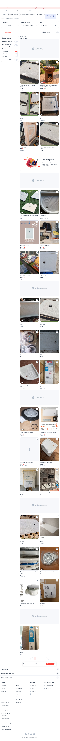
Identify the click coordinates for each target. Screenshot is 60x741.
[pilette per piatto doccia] (49, 234)
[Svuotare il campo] (18, 25)
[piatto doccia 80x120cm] (29, 313)
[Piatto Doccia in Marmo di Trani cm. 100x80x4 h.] (29, 530)
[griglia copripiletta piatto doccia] (49, 482)
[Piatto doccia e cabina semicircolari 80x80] (29, 640)
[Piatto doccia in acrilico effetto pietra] (49, 421)
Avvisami (51, 663)
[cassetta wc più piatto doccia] (29, 452)
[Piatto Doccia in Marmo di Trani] (29, 106)
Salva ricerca (7, 32)
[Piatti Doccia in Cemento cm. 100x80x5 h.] (29, 204)
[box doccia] (49, 593)
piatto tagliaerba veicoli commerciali (27, 14)
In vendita (5, 51)
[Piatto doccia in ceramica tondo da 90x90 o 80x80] (29, 562)
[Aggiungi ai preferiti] (37, 62)
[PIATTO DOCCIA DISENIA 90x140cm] (49, 530)
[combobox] (11, 25)
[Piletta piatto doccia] (49, 374)
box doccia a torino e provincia (43, 14)
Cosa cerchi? (6, 22)
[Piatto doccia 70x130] (29, 234)
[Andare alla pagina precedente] (31, 658)
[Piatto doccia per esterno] (49, 344)
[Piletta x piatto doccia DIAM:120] (29, 593)
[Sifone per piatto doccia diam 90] (49, 562)
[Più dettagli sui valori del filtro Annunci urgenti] (11, 59)
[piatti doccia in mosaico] (29, 265)
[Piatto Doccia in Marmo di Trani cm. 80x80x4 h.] (49, 313)
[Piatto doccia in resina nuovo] (29, 482)
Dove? (41, 22)
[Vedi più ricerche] (57, 14)
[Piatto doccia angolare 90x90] (49, 452)
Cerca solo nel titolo (7, 41)
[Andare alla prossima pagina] (47, 658)
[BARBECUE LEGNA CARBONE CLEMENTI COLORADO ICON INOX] (49, 75)
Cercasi (5, 56)
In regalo (5, 53)
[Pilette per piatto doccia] (29, 344)
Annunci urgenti (6, 59)
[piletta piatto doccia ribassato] (29, 421)
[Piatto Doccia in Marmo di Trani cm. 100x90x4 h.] (29, 75)
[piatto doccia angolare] (29, 374)
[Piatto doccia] (49, 106)
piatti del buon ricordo (13, 14)
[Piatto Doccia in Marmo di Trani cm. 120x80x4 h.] (49, 137)
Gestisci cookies (5, 702)
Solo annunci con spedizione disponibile (7, 45)
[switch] (16, 41)
